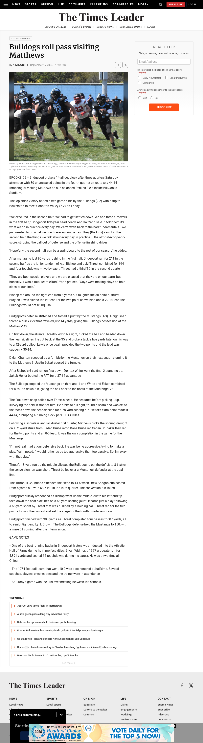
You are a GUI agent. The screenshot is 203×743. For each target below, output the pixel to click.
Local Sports (20, 38)
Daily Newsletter (152, 77)
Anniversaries (129, 719)
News (16, 4)
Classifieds (99, 4)
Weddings (126, 714)
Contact (164, 698)
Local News (16, 704)
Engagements (129, 709)
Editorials (89, 704)
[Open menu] (6, 4)
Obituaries (77, 4)
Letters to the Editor (95, 709)
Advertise (163, 714)
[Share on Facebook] (118, 65)
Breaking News (178, 77)
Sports (30, 4)
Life (61, 4)
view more (67, 663)
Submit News (105, 26)
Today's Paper (81, 26)
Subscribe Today (131, 26)
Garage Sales (123, 4)
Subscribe (176, 4)
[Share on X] (125, 65)
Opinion (47, 4)
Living (124, 704)
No (156, 97)
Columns (88, 714)
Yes (144, 97)
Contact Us (164, 719)
